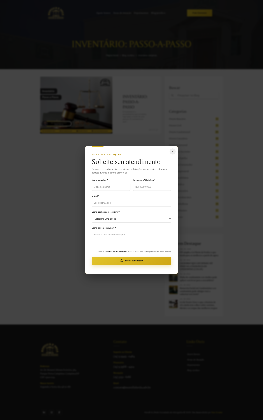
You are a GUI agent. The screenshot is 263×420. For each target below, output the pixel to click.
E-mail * (95, 196)
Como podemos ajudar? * (104, 228)
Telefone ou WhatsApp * (144, 180)
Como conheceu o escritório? (106, 212)
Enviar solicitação (134, 260)
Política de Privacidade (116, 252)
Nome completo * (100, 180)
